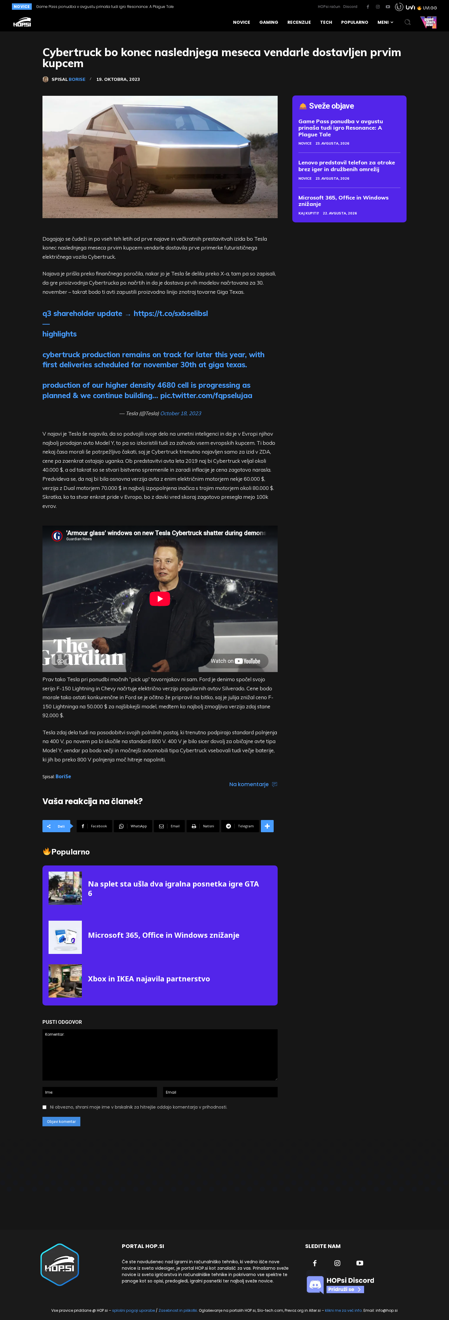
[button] (407, 22)
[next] (213, 6)
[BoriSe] (47, 79)
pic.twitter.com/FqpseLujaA (206, 395)
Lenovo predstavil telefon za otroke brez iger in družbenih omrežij (95, 6)
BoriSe (77, 79)
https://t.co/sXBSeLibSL (171, 313)
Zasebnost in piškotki (178, 1310)
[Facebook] (367, 7)
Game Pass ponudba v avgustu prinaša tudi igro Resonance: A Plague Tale (340, 128)
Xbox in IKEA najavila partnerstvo (149, 978)
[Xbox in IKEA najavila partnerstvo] (65, 981)
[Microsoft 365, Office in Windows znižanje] (65, 937)
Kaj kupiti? (308, 213)
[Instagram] (378, 7)
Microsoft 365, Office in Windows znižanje (163, 935)
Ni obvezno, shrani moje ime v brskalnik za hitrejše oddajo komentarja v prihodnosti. (138, 1107)
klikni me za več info (343, 1310)
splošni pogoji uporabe (133, 1310)
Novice (305, 143)
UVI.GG (430, 8)
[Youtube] (388, 7)
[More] (267, 826)
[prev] (203, 6)
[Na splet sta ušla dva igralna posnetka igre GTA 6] (65, 888)
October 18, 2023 (180, 413)
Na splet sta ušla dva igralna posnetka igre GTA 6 (173, 888)
